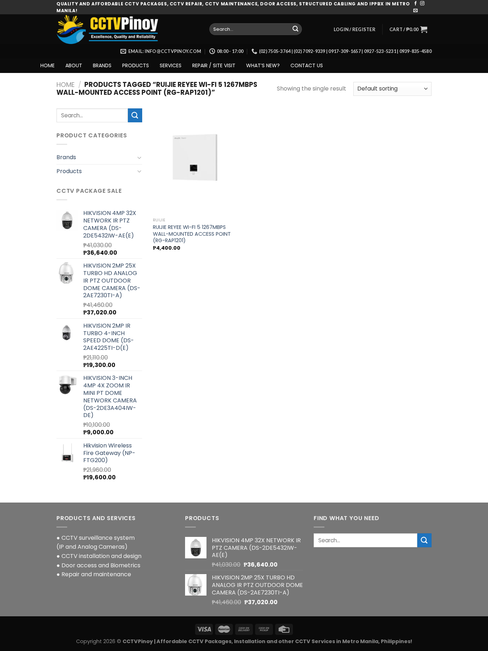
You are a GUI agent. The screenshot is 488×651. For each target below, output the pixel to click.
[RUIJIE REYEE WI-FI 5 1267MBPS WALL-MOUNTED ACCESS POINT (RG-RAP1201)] (197, 161)
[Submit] (295, 29)
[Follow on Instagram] (422, 3)
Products (69, 171)
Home (65, 84)
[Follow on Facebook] (415, 3)
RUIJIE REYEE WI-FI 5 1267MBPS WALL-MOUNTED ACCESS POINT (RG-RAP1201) (192, 234)
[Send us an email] (415, 10)
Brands (66, 157)
